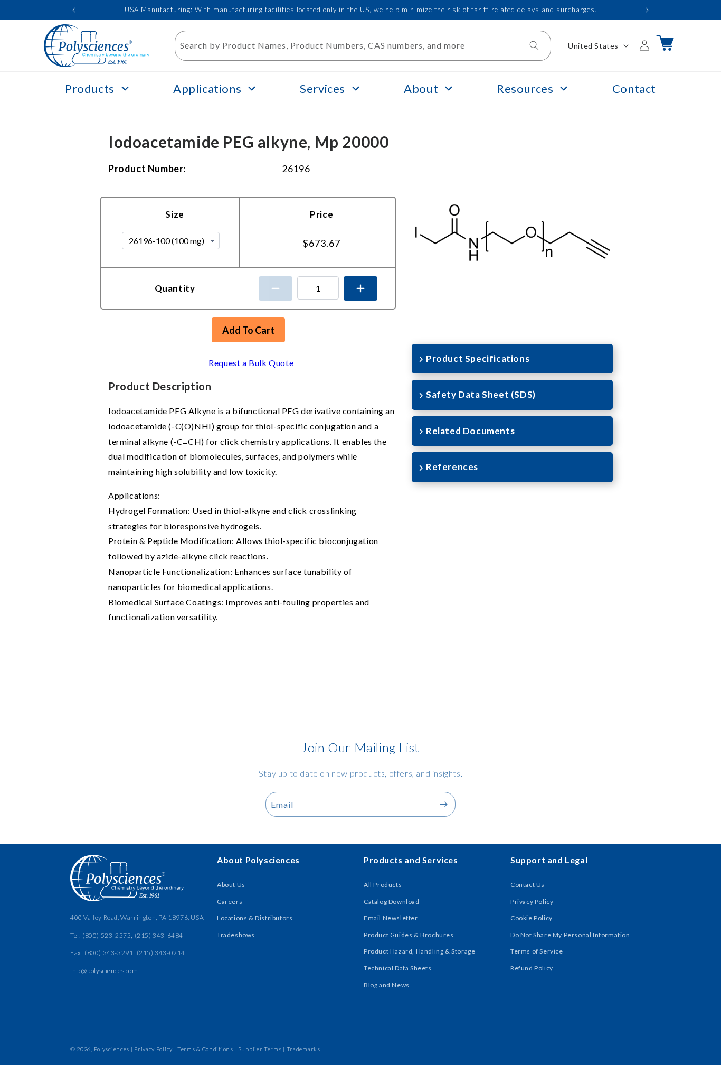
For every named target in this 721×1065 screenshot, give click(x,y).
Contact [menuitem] (634, 88)
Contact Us (527, 885)
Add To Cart (248, 330)
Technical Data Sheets (398, 968)
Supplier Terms (260, 1048)
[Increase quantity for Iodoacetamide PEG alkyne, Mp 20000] (360, 288)
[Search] (534, 45)
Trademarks (303, 1048)
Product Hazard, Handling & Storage (419, 951)
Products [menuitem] (90, 88)
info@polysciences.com (104, 971)
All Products (383, 885)
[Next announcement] (647, 10)
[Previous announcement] (74, 10)
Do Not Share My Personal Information (570, 935)
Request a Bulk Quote (252, 363)
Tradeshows (236, 935)
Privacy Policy (531, 901)
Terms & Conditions (205, 1048)
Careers (229, 901)
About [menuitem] (421, 88)
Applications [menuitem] (207, 88)
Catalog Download (392, 901)
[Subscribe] (443, 804)
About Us (231, 885)
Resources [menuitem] (525, 88)
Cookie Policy (531, 918)
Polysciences (111, 1048)
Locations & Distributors (254, 918)
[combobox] (363, 45)
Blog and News (387, 985)
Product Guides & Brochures (409, 935)
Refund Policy (531, 968)
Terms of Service (536, 951)
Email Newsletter (391, 918)
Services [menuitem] (322, 88)
